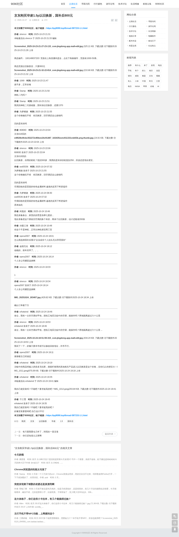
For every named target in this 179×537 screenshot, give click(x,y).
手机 (130, 71)
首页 (63, 4)
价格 (152, 86)
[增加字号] (112, 20)
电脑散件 (152, 36)
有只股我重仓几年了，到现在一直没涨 (40, 432)
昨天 (151, 81)
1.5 (61, 421)
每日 (130, 86)
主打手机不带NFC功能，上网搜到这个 (34, 513)
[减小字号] (116, 20)
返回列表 (109, 434)
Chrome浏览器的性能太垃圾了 (30, 469)
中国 (144, 81)
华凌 (53, 421)
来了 (146, 65)
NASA (137, 86)
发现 (153, 65)
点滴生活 (73, 4)
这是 (158, 71)
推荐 (130, 65)
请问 (130, 76)
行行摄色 (98, 4)
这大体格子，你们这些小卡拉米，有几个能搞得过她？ (42, 499)
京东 (32, 421)
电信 (160, 65)
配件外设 (132, 41)
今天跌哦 (19, 454)
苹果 (145, 86)
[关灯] (175, 523)
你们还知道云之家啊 (32, 436)
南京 (151, 71)
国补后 (70, 421)
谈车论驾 (110, 4)
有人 (130, 81)
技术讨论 (122, 4)
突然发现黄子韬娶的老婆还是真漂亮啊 (34, 484)
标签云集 (147, 4)
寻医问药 (85, 4)
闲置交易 (132, 46)
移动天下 (152, 41)
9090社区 (17, 4)
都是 (144, 76)
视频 (158, 76)
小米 (137, 81)
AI (158, 86)
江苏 (158, 81)
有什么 (137, 65)
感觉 (137, 76)
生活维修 (135, 4)
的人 (144, 71)
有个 (137, 71)
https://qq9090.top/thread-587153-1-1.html (66, 28)
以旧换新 (43, 421)
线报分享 (132, 36)
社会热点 (152, 46)
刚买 (24, 421)
